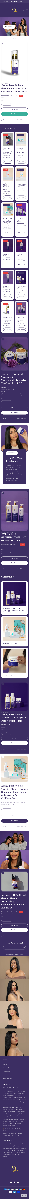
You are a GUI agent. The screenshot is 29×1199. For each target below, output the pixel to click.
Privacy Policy (7, 1075)
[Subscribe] (24, 947)
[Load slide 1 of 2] (13, 38)
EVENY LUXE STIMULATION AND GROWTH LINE (21, 319)
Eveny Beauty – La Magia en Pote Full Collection (21, 220)
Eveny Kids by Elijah (10, 643)
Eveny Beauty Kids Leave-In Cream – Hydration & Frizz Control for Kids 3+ (21, 151)
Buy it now (14, 114)
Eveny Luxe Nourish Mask (6, 287)
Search (5, 1064)
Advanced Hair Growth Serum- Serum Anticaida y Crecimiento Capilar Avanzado (7, 151)
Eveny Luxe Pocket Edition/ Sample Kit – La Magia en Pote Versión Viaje (13, 610)
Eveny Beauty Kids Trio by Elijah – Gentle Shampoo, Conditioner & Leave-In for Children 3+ (7, 222)
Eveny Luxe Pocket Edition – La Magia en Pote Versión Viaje (21, 288)
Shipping (3, 97)
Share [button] (4, 120)
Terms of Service (7, 1078)
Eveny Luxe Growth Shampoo (7, 255)
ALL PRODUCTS (9, 675)
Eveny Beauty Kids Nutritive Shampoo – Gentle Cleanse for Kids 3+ (21, 185)
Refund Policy (7, 1071)
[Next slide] (18, 38)
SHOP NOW (9, 26)
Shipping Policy (7, 1067)
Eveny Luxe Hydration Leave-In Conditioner (21, 256)
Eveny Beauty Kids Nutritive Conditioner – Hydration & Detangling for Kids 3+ (7, 186)
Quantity (3, 100)
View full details (21, 120)
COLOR (3, 392)
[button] (2, 10)
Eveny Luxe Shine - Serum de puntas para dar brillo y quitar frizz (7, 319)
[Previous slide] (11, 38)
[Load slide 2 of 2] (15, 38)
